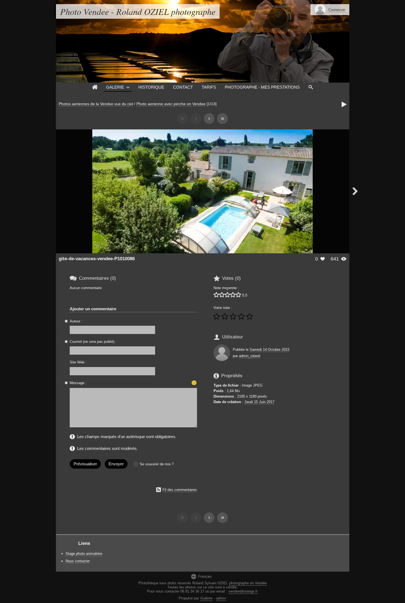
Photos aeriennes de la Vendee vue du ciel (96, 104)
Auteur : (76, 321)
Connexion (336, 10)
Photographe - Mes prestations (262, 87)
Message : (78, 383)
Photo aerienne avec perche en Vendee (171, 104)
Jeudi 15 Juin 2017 (259, 402)
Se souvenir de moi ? (157, 464)
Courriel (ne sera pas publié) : (93, 341)
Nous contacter (78, 561)
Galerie (115, 87)
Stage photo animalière (84, 554)
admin (221, 598)
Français (201, 576)
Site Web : (78, 362)
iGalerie (206, 598)
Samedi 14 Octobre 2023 (269, 349)
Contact (183, 87)
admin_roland (249, 356)
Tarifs (209, 87)
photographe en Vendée (248, 583)
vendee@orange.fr (243, 591)
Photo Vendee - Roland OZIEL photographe (137, 11)
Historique (151, 87)
